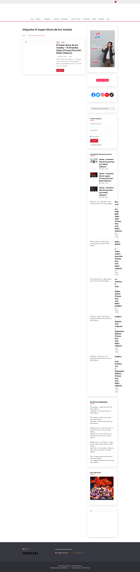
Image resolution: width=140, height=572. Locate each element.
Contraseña (93, 130)
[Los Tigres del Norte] (102, 499)
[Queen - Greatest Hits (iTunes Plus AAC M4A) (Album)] (93, 189)
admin (70, 56)
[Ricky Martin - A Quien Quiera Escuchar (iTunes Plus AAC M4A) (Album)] (101, 243)
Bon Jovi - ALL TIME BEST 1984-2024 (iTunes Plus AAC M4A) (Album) (118, 216)
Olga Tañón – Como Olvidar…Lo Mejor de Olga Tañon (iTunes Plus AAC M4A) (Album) (102, 450)
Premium (56, 19)
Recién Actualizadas (99, 402)
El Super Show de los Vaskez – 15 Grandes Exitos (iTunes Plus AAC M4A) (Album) (68, 49)
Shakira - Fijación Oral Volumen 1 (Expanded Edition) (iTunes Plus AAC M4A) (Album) (119, 331)
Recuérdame (95, 136)
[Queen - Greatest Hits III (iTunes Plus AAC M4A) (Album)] (93, 161)
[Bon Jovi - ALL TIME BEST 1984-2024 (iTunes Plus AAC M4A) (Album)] (101, 203)
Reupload (101, 19)
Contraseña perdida (96, 145)
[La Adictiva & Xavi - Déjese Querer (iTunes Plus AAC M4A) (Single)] (101, 280)
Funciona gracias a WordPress (59, 568)
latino (62, 42)
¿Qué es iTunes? (76, 19)
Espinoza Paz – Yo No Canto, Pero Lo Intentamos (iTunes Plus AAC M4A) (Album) (101, 435)
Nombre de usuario (95, 123)
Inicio (32, 19)
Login (107, 19)
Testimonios (86, 19)
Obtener (60, 70)
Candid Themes (85, 568)
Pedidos (94, 19)
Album (58, 42)
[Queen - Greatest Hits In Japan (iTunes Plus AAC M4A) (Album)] (93, 175)
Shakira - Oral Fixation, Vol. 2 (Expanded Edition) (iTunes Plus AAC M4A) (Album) (119, 371)
